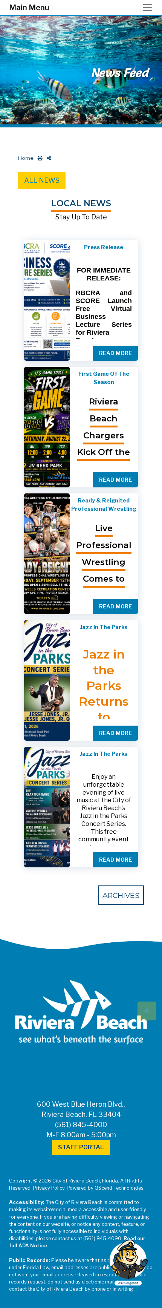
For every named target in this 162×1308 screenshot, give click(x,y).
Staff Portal (81, 1147)
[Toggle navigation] (149, 7)
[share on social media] (47, 158)
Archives (120, 895)
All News (42, 180)
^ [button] (147, 1010)
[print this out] (39, 158)
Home (26, 158)
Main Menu (29, 7)
